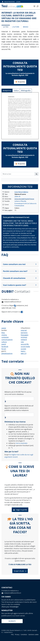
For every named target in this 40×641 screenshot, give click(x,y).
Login (18, 2)
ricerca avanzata (21, 443)
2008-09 (17, 196)
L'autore (15, 27)
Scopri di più (19, 571)
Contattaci (24, 634)
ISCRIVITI (12, 621)
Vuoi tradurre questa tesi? (14, 285)
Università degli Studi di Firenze (24, 199)
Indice (16, 90)
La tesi (5, 27)
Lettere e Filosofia (20, 201)
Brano (25, 27)
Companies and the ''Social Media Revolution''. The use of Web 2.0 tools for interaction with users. (20, 223)
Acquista (21, 82)
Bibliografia (25, 90)
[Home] (15, 6)
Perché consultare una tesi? (15, 271)
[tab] (20, 264)
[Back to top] (36, 637)
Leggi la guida (21, 510)
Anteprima (7, 90)
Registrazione (9, 2)
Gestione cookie (33, 634)
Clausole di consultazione (14, 278)
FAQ (12, 634)
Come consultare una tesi (14, 264)
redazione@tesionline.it (12, 302)
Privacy (17, 634)
